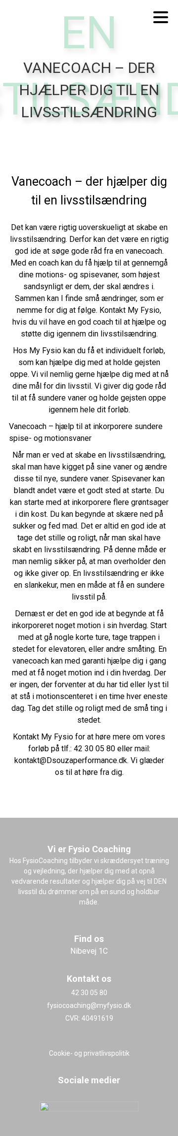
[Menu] (161, 17)
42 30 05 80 (89, 993)
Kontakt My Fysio (43, 736)
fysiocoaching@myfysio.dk (89, 1005)
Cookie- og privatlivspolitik (89, 1053)
